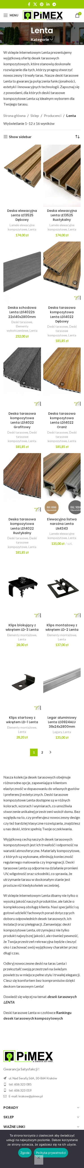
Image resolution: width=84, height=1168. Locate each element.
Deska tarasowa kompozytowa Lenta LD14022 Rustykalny (22, 526)
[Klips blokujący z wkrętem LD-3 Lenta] (22, 590)
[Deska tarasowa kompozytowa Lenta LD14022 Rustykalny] (22, 484)
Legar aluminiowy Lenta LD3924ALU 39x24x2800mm (61, 722)
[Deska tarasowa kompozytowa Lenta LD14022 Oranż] (62, 378)
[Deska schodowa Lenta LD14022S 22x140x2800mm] (22, 273)
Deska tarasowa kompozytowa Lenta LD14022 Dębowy (61, 314)
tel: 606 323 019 (20, 1090)
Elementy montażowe (21, 635)
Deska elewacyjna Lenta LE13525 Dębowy (22, 215)
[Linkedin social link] (48, 4)
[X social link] (35, 4)
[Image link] (28, 1056)
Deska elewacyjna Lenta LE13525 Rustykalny (62, 215)
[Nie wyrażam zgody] (38, 1160)
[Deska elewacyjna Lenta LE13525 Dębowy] (22, 176)
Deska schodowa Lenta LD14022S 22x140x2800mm (22, 312)
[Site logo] (43, 15)
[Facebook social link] (29, 4)
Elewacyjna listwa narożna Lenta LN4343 (62, 523)
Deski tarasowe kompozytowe (62, 331)
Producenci (52, 115)
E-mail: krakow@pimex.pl (26, 1096)
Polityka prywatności (51, 1153)
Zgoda (24, 1153)
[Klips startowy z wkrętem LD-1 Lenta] (22, 682)
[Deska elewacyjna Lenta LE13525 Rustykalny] (62, 176)
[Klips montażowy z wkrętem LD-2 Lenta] (62, 590)
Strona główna (14, 115)
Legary (57, 732)
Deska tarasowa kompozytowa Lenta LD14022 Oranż (61, 420)
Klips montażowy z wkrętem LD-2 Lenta (61, 627)
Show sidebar (20, 136)
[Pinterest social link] (41, 4)
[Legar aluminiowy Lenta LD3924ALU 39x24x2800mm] (62, 682)
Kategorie (40, 40)
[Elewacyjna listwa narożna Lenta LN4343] (62, 484)
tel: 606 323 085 (20, 1084)
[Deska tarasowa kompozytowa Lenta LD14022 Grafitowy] (22, 378)
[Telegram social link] (54, 4)
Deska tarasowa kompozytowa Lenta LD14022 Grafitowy (22, 420)
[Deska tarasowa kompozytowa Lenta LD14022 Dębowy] (62, 273)
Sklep (34, 115)
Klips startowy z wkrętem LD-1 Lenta (22, 719)
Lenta (32, 229)
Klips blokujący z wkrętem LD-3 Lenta (22, 627)
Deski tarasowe (21, 322)
